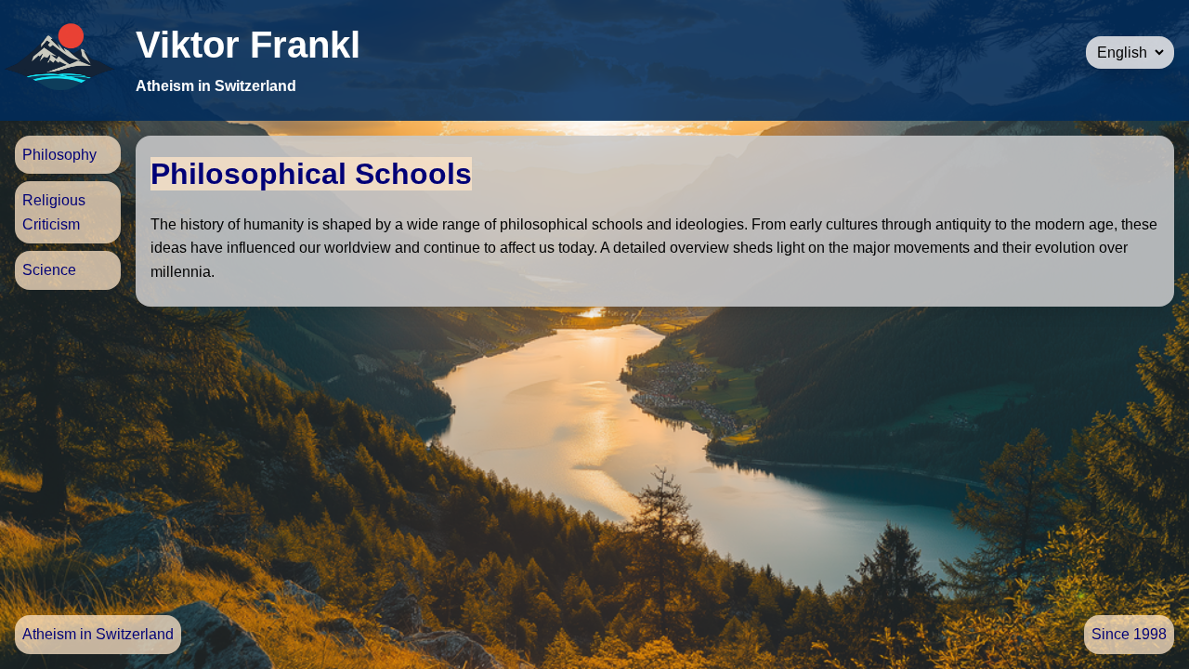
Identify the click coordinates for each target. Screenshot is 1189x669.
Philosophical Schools (311, 173)
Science (49, 270)
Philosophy (59, 155)
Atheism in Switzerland (98, 634)
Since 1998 (1129, 634)
